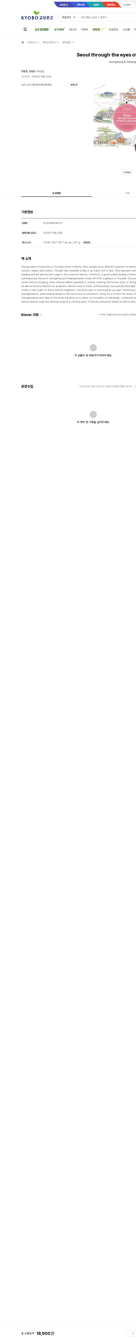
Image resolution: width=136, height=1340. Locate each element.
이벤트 (84, 29)
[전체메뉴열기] (25, 29)
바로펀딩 (113, 29)
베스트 (73, 29)
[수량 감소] (128, 1333)
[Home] (22, 42)
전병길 (24, 71)
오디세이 (59, 29)
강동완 (32, 71)
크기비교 (127, 172)
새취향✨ (97, 29)
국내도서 (31, 42)
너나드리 (25, 76)
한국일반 (67, 42)
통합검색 (66, 17)
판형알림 (86, 242)
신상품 (126, 29)
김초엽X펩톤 (42, 29)
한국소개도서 (49, 42)
